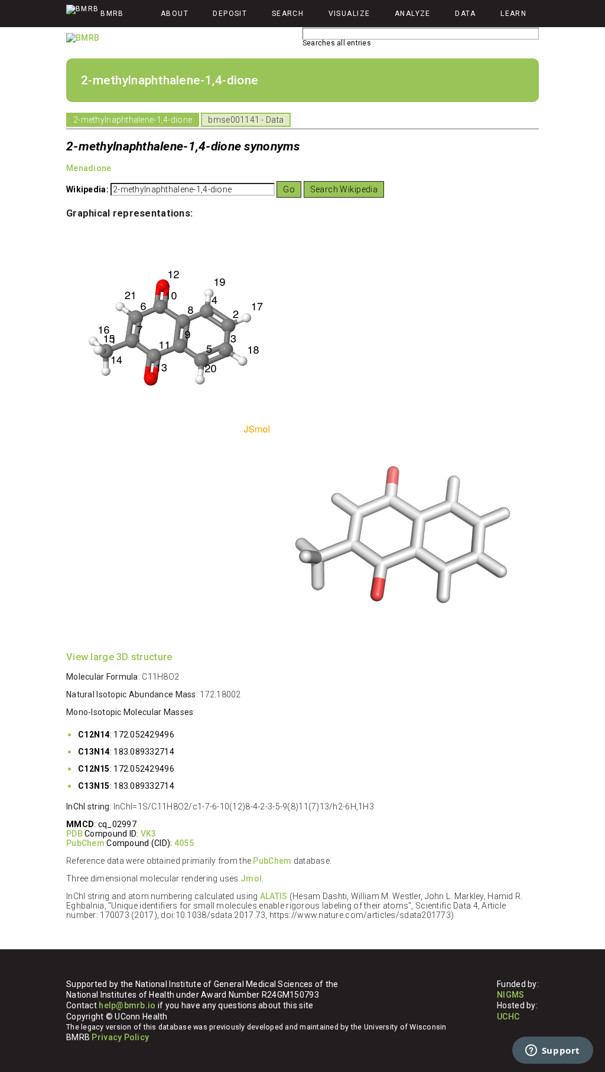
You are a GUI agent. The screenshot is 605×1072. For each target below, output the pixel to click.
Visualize (349, 13)
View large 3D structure (119, 657)
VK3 (149, 833)
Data (465, 13)
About (174, 13)
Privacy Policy (120, 1037)
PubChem (85, 843)
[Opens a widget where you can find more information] (552, 1051)
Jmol (251, 878)
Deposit (230, 13)
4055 (184, 843)
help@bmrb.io (127, 1005)
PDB (74, 833)
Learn (513, 13)
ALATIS (274, 896)
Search (288, 13)
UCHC (508, 1016)
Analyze (413, 13)
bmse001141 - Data (246, 119)
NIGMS (510, 994)
